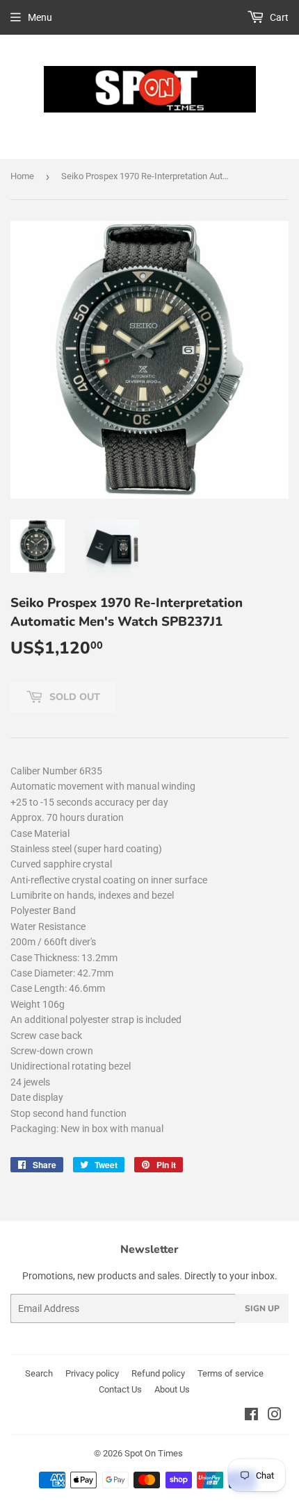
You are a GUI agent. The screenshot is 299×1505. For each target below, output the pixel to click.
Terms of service (230, 1373)
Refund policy (158, 1373)
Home (22, 176)
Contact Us (120, 1389)
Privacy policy (92, 1373)
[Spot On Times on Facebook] (251, 1416)
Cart (278, 17)
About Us (172, 1389)
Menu (40, 17)
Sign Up (262, 1308)
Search (39, 1373)
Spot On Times (153, 1453)
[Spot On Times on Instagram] (275, 1416)
